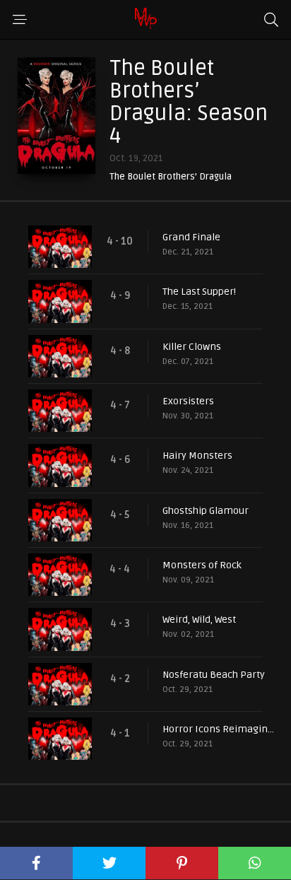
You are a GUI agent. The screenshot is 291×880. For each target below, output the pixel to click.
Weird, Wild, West (199, 620)
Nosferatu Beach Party (213, 675)
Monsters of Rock (202, 565)
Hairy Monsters (197, 456)
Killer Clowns (191, 347)
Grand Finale (191, 237)
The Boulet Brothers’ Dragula (170, 177)
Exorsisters (188, 401)
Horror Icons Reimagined (219, 729)
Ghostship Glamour (205, 511)
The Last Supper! (199, 292)
